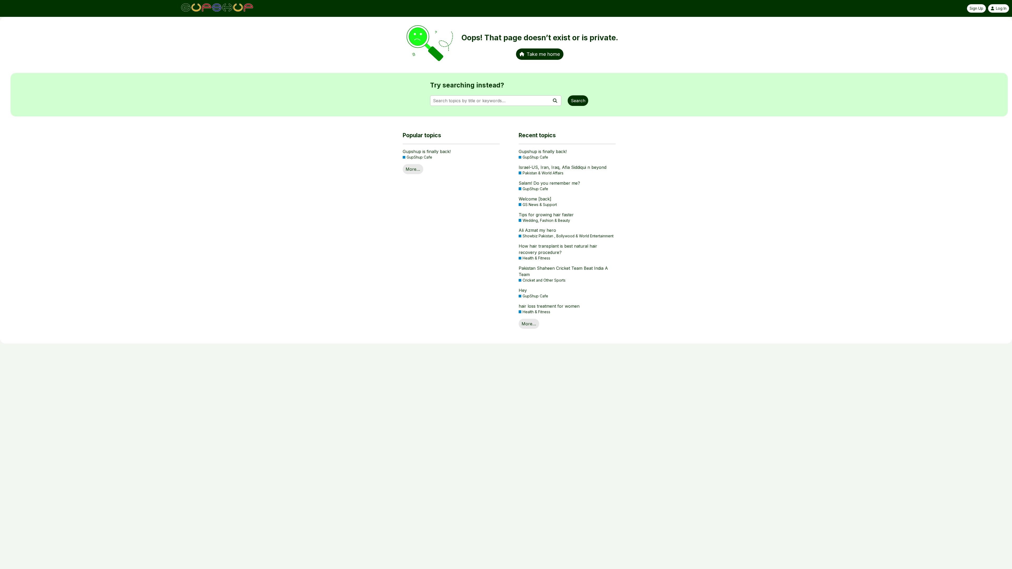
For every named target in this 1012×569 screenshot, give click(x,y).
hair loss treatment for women (549, 306)
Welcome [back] (535, 199)
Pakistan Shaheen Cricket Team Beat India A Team (563, 271)
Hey (523, 290)
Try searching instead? (467, 85)
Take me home (543, 54)
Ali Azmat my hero (537, 230)
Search (578, 100)
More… (413, 169)
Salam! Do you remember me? (549, 183)
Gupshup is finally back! (427, 151)
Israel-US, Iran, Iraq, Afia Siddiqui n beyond (562, 167)
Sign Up (976, 8)
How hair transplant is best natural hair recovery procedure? (558, 249)
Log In (1001, 8)
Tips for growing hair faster (546, 214)
